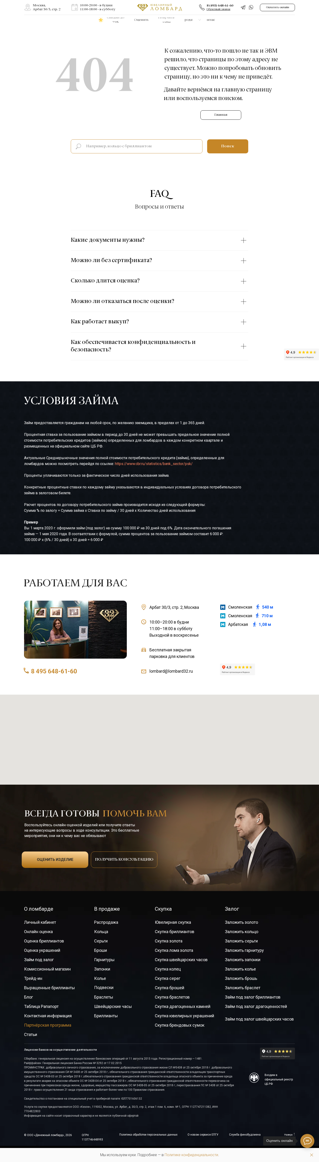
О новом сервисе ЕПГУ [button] (203, 1134)
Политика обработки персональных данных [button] (148, 1134)
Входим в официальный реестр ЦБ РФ (279, 1079)
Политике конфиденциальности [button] (191, 1155)
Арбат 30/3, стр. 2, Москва (174, 607)
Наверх (288, 1134)
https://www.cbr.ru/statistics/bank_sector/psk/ (154, 464)
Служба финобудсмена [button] (245, 1134)
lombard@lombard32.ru (171, 671)
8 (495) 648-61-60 (220, 5)
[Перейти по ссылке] (27, 7)
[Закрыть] (311, 1155)
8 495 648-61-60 (54, 671)
